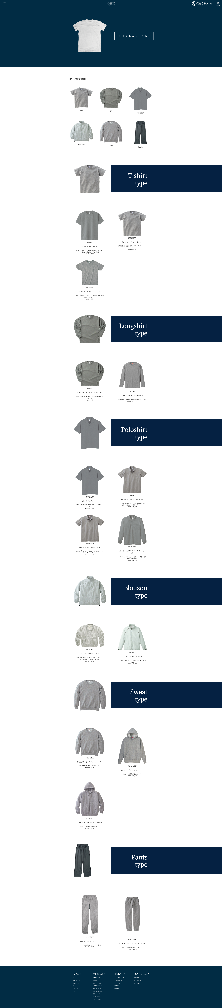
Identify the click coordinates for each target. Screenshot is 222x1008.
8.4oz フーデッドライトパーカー (132, 770)
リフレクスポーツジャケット (132, 656)
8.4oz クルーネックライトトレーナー (90, 762)
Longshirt (111, 110)
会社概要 (136, 978)
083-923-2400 (204, 2)
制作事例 (116, 988)
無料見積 (218, 5)
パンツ (75, 991)
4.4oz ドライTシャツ (89, 246)
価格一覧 (95, 980)
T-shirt (81, 110)
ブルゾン (75, 988)
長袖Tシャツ (76, 980)
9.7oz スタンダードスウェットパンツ (132, 943)
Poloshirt (140, 113)
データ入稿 (117, 983)
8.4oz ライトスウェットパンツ (89, 941)
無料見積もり (137, 983)
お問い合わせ (137, 980)
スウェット (76, 986)
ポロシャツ (76, 983)
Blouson (81, 145)
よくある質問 (96, 996)
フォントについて (119, 978)
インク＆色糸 (118, 980)
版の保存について (97, 986)
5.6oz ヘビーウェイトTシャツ (132, 242)
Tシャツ (75, 978)
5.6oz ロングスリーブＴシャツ (132, 395)
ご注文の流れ (96, 978)
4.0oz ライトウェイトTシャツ (89, 291)
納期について (96, 994)
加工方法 (116, 986)
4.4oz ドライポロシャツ (89, 501)
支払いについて (97, 988)
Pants (140, 147)
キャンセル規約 (97, 999)
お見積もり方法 (97, 983)
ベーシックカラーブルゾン (89, 653)
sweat (111, 145)
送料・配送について (98, 991)
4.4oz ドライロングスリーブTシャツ (90, 392)
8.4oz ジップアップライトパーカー (90, 822)
